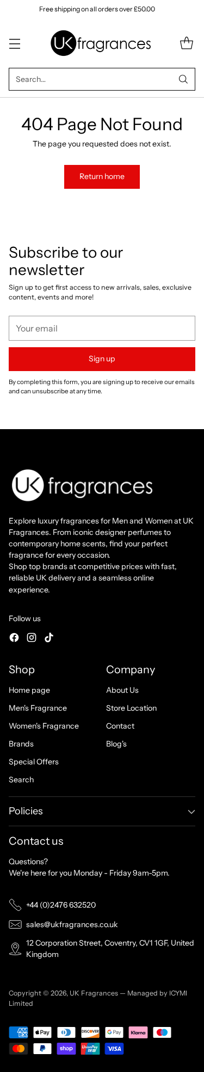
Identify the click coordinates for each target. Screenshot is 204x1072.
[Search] (183, 79)
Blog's (116, 744)
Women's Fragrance (44, 726)
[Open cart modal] (186, 43)
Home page (29, 690)
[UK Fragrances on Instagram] (31, 639)
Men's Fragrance (38, 708)
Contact (120, 726)
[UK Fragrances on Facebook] (14, 639)
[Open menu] (14, 43)
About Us (122, 690)
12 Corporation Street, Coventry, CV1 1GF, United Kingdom (110, 948)
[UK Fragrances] (102, 43)
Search (21, 779)
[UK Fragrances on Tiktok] (48, 639)
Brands (21, 744)
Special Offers (34, 762)
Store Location (131, 708)
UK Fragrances (94, 993)
